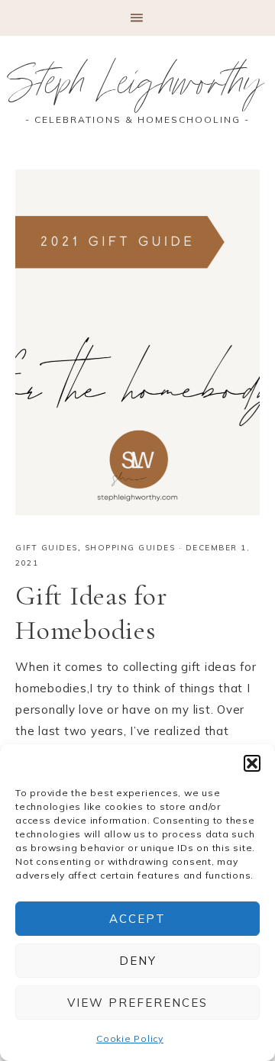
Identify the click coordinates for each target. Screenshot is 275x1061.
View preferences (137, 1002)
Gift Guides (46, 548)
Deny (138, 960)
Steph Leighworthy (138, 88)
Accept (137, 918)
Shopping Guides (130, 548)
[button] (252, 763)
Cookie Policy (129, 1038)
